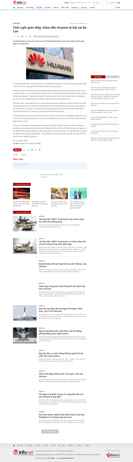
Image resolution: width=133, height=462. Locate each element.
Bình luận (17, 150)
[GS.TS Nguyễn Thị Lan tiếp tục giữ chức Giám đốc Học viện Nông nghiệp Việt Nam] (78, 193)
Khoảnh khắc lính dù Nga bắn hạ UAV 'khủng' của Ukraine (63, 265)
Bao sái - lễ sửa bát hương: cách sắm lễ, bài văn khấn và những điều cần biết (105, 139)
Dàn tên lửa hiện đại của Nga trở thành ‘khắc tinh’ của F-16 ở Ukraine (60, 309)
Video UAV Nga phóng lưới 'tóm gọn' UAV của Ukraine (61, 375)
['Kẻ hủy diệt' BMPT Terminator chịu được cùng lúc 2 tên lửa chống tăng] (25, 224)
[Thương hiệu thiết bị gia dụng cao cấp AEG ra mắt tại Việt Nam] (21, 193)
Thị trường (30, 7)
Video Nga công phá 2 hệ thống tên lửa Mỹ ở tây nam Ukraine (62, 287)
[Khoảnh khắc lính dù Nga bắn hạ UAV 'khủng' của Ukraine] (25, 268)
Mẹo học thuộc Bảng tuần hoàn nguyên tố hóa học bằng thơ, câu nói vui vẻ (104, 111)
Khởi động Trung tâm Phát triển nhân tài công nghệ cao (40, 204)
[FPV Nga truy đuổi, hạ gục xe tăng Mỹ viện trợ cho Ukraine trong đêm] (25, 399)
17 (115, 89)
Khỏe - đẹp (65, 7)
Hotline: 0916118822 (85, 2)
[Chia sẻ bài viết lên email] (22, 36)
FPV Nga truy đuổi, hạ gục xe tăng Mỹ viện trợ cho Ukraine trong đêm (61, 395)
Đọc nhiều (98, 77)
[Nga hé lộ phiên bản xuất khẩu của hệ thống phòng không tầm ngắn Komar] (25, 335)
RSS (119, 7)
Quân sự (84, 7)
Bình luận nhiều (112, 77)
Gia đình (47, 7)
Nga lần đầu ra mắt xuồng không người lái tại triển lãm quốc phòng (61, 354)
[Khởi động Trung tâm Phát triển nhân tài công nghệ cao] (40, 193)
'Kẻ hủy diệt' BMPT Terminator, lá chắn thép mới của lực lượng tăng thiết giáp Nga (62, 242)
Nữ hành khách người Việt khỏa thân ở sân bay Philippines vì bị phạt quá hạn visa (61, 415)
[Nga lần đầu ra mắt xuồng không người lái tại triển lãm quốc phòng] (25, 358)
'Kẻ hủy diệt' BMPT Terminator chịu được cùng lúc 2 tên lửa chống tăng (61, 220)
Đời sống (20, 7)
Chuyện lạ (74, 7)
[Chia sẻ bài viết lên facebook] (14, 36)
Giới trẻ (55, 7)
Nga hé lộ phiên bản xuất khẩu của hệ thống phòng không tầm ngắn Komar (60, 332)
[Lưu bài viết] (30, 36)
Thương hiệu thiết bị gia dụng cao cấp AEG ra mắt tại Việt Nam (21, 204)
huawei (23, 155)
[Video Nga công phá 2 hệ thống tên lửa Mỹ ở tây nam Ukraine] (25, 291)
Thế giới (39, 7)
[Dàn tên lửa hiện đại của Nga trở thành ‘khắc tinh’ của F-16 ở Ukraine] (25, 313)
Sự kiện (92, 7)
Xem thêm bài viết (50, 431)
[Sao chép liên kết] (26, 36)
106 (96, 133)
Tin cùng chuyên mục (22, 212)
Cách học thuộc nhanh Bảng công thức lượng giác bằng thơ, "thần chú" (103, 88)
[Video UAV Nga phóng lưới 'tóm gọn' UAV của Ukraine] (25, 378)
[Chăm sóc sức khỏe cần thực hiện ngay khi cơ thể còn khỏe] (59, 193)
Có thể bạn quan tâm (22, 184)
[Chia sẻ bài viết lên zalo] (18, 36)
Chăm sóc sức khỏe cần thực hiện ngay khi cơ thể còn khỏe (59, 204)
